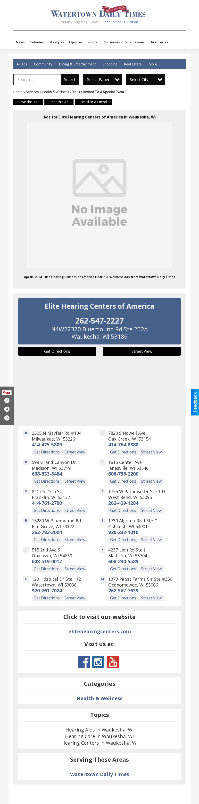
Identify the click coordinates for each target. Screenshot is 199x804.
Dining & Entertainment (77, 64)
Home (18, 92)
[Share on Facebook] (7, 400)
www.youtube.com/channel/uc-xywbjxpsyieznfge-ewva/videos (113, 662)
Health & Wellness (55, 92)
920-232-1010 (123, 532)
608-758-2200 (123, 473)
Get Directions (57, 351)
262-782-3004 (47, 532)
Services (32, 92)
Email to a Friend (93, 101)
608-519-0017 (47, 561)
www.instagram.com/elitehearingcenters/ (98, 662)
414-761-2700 (47, 503)
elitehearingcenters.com (99, 631)
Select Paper (98, 79)
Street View (142, 351)
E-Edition (131, 22)
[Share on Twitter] (7, 409)
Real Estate (133, 64)
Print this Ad (59, 101)
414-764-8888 (123, 444)
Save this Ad (28, 101)
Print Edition (111, 22)
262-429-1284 (123, 503)
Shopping (110, 64)
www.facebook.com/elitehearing (84, 662)
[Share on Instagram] (7, 418)
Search (70, 79)
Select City (139, 79)
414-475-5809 (47, 444)
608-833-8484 (47, 473)
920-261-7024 (47, 590)
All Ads (22, 64)
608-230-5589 (123, 561)
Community (43, 64)
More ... (154, 64)
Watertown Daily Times (99, 774)
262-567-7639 (123, 590)
